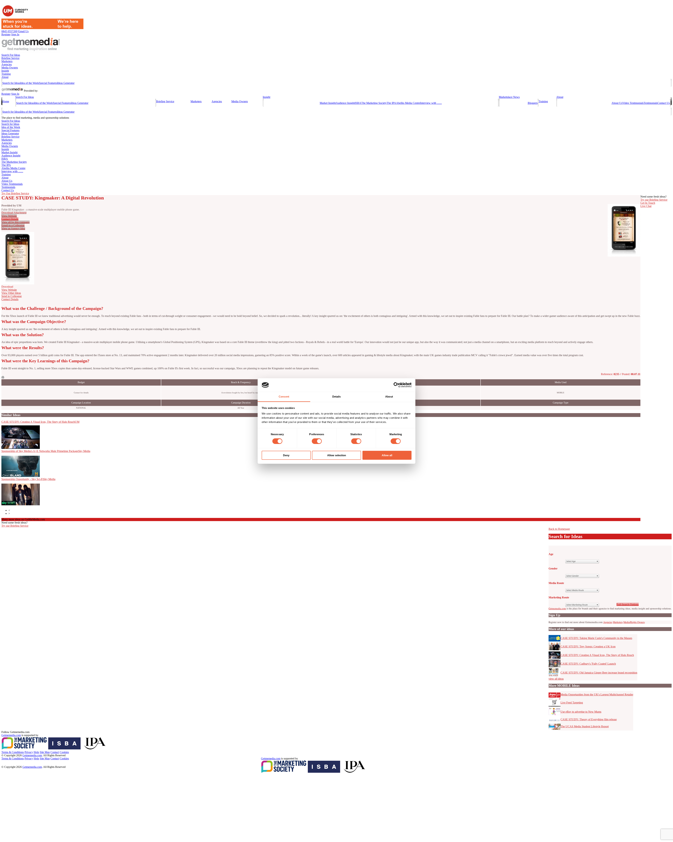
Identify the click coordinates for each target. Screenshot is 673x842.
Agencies (6, 64)
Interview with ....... (431, 102)
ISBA (358, 102)
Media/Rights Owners (634, 622)
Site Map (45, 752)
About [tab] (389, 396)
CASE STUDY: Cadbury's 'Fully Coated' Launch (588, 663)
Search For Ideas (10, 54)
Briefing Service (10, 58)
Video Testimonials (633, 102)
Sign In (15, 93)
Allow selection (336, 455)
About (4, 77)
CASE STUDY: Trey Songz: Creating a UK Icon (588, 646)
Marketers (6, 61)
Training (6, 73)
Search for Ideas (11, 83)
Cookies (64, 752)
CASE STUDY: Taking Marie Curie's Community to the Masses (596, 638)
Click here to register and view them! (67, 519)
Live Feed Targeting (571, 702)
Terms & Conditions (12, 752)
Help (36, 752)
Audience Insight (345, 102)
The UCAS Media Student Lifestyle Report (584, 726)
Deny (286, 455)
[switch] (317, 441)
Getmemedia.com (557, 608)
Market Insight (328, 102)
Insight (5, 70)
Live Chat (645, 206)
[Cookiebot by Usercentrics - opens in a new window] (396, 385)
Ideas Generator (65, 83)
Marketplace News (509, 97)
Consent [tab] (284, 396)
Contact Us (663, 102)
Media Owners (9, 67)
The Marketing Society (374, 102)
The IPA (391, 102)
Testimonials (650, 102)
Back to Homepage (559, 528)
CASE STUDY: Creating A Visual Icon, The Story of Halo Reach (40, 421)
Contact (54, 752)
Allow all (387, 455)
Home (5, 101)
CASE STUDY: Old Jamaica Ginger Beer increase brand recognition (598, 672)
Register (6, 93)
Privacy (29, 752)
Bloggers (533, 102)
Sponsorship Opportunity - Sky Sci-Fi (28, 479)
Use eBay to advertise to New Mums (580, 711)
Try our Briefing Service (14, 525)
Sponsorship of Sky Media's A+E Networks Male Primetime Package (45, 451)
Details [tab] (336, 396)
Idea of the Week (29, 83)
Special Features (48, 83)
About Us (616, 102)
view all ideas (556, 678)
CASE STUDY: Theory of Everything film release (588, 719)
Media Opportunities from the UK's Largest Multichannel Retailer (596, 694)
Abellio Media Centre (408, 102)
